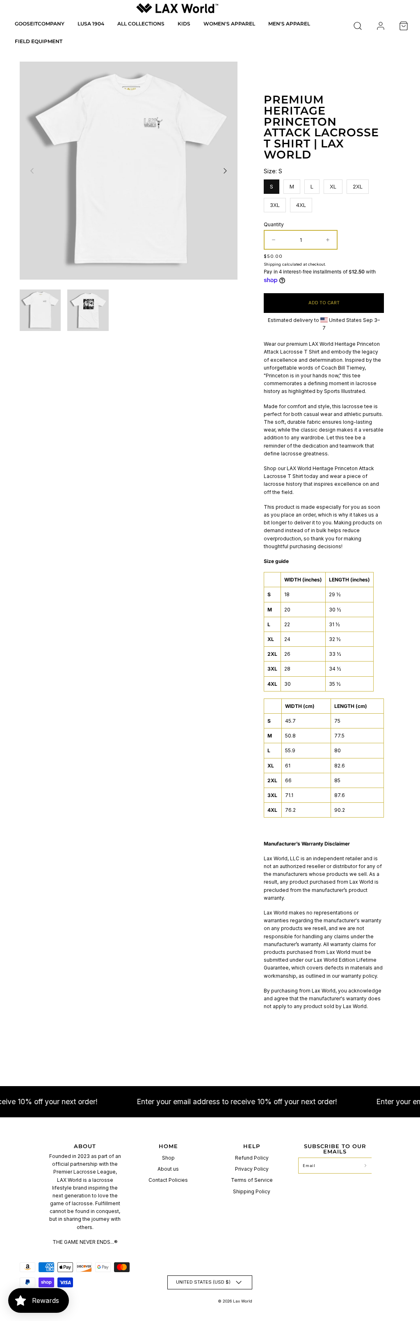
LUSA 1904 (91, 24)
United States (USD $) (203, 1282)
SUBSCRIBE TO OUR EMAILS (335, 1149)
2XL (358, 184)
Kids (184, 24)
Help (251, 1146)
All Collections (140, 24)
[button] (358, 26)
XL (333, 184)
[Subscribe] (365, 1166)
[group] (40, 310)
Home (168, 1146)
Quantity (274, 224)
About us (168, 1169)
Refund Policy (252, 1158)
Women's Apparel (229, 24)
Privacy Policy (252, 1169)
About (85, 1146)
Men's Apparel (289, 24)
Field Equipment (38, 41)
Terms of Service (252, 1180)
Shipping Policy (251, 1191)
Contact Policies (168, 1180)
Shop (168, 1158)
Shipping (272, 264)
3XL (275, 203)
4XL (301, 203)
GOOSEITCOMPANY (39, 24)
